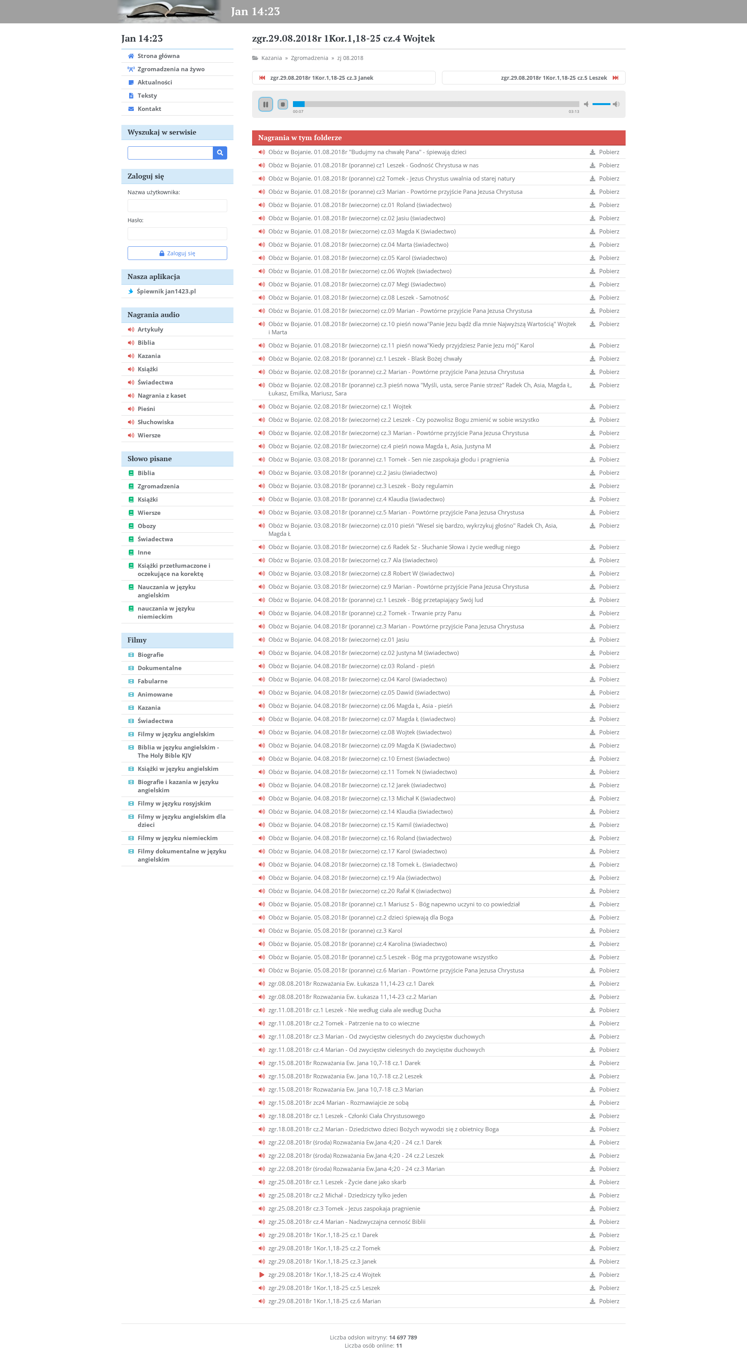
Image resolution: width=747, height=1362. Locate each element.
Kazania (271, 57)
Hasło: (136, 220)
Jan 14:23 (255, 11)
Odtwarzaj (266, 104)
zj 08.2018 (350, 57)
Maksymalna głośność (616, 104)
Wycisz (587, 104)
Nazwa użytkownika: (154, 192)
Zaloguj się (181, 253)
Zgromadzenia (309, 57)
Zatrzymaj (282, 104)
